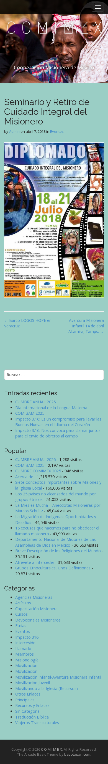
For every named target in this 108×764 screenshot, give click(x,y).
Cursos (21, 614)
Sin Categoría (27, 711)
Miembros (24, 654)
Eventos (57, 131)
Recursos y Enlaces (32, 705)
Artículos (23, 602)
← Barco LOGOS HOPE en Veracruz (28, 323)
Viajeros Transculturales (37, 722)
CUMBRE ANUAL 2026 (35, 401)
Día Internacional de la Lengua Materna (51, 407)
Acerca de (24, 476)
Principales (25, 699)
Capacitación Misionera (36, 608)
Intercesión (25, 642)
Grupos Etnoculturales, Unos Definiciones (53, 568)
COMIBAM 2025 (29, 413)
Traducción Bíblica (32, 717)
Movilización (26, 665)
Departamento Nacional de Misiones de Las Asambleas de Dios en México (55, 542)
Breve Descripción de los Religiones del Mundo (58, 550)
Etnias (20, 625)
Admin (14, 131)
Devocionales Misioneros (38, 620)
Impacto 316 (26, 637)
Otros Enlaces (27, 694)
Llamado (23, 648)
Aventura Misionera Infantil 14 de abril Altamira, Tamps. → (86, 326)
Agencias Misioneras (33, 597)
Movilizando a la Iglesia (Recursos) (46, 688)
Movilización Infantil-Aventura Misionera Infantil (58, 677)
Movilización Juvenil (32, 682)
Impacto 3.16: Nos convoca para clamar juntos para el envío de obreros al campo (58, 433)
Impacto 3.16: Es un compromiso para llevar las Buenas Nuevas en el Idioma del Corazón (58, 421)
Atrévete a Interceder (34, 562)
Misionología (26, 660)
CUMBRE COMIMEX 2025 (38, 470)
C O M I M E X (54, 28)
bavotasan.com (77, 754)
